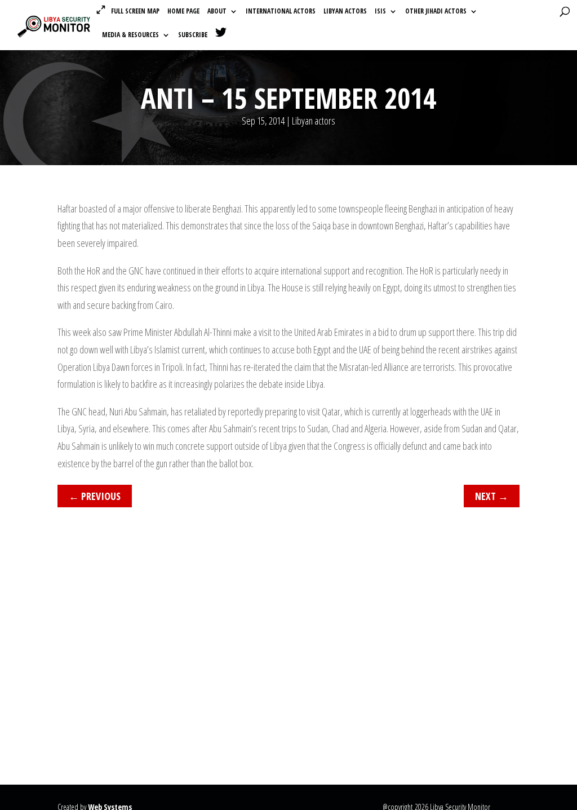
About (217, 11)
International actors (281, 11)
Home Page (183, 11)
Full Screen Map (135, 11)
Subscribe (192, 35)
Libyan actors (345, 11)
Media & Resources (130, 35)
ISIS (380, 11)
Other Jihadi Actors (436, 11)
